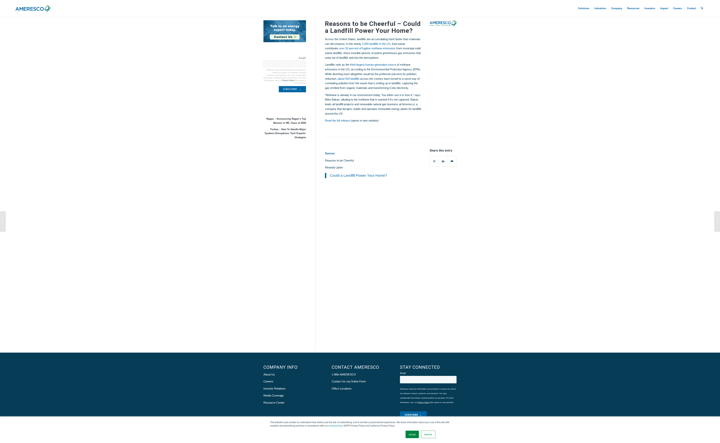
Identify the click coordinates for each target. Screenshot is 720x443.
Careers (268, 381)
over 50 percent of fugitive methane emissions (367, 48)
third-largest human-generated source (373, 64)
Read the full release (337, 120)
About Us (269, 374)
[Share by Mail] (452, 161)
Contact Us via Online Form (349, 381)
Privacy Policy (288, 80)
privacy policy (335, 425)
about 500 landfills (348, 78)
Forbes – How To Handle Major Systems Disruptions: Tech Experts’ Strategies (285, 133)
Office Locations (342, 388)
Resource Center (273, 402)
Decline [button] (428, 434)
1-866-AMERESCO (344, 374)
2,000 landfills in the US (376, 43)
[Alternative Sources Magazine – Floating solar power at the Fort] (3, 221)
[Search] (702, 8)
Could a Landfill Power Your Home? (358, 175)
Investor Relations (274, 388)
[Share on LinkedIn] (443, 161)
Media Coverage (273, 395)
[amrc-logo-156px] (32, 8)
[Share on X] (434, 161)
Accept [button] (412, 434)
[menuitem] (584, 8)
